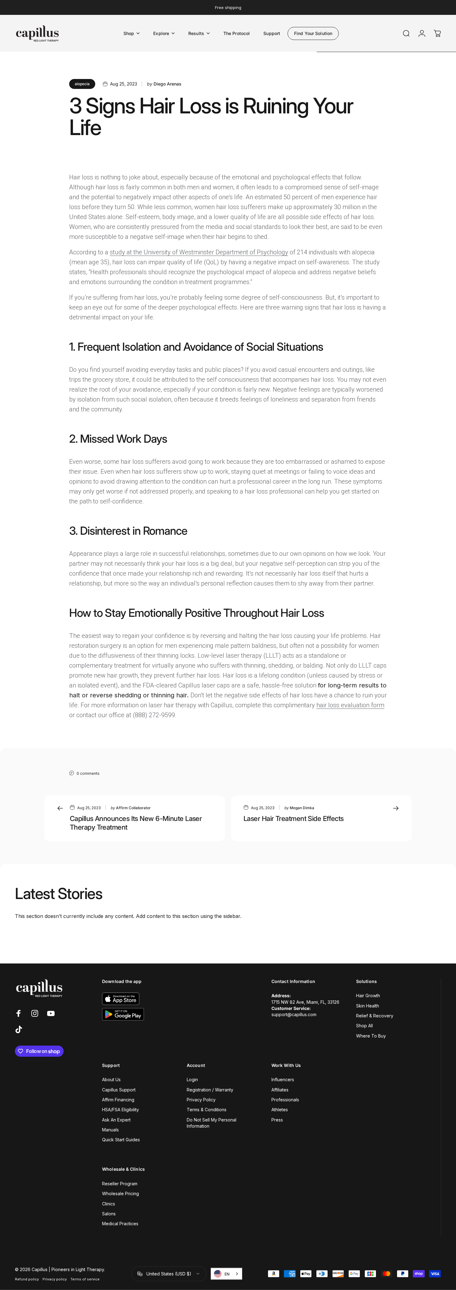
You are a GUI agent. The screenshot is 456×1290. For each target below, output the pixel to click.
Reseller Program (119, 1183)
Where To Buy (371, 1035)
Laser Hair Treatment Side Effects (294, 818)
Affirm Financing (118, 1099)
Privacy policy (54, 1279)
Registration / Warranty (210, 1089)
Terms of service (85, 1279)
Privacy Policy (201, 1099)
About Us (111, 1079)
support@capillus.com (293, 1014)
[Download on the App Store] (120, 999)
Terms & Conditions (206, 1109)
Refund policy (27, 1279)
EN (227, 1273)
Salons (109, 1213)
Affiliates (279, 1089)
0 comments (88, 773)
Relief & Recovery (374, 1015)
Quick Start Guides (121, 1139)
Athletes (279, 1109)
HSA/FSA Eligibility (120, 1109)
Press (277, 1119)
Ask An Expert (116, 1119)
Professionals (285, 1099)
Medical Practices (120, 1223)
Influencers (282, 1079)
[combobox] (226, 1274)
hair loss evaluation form (350, 705)
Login (192, 1079)
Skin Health (367, 1005)
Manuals (110, 1129)
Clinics (108, 1203)
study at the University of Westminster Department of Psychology (199, 252)
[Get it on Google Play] (123, 1014)
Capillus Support (119, 1089)
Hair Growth (368, 995)
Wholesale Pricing (120, 1193)
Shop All (364, 1025)
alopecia (82, 83)
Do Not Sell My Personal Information (211, 1123)
